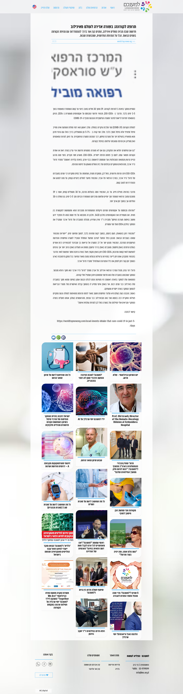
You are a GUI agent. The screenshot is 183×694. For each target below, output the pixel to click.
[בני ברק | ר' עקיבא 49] (50, 664)
